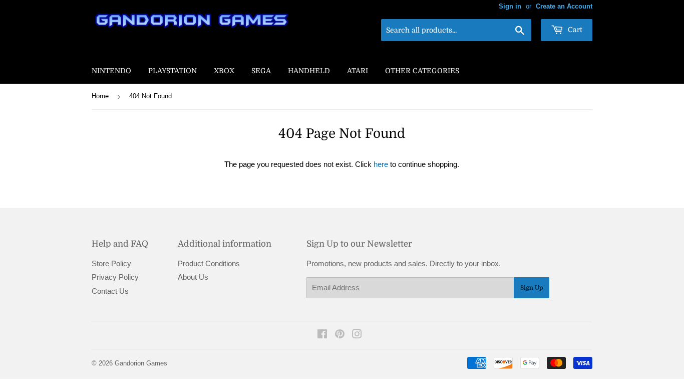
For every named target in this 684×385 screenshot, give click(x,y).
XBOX (224, 71)
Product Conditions (209, 263)
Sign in (510, 6)
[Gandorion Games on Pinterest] (339, 335)
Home (100, 96)
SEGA (261, 71)
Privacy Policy (115, 277)
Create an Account (564, 6)
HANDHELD (309, 71)
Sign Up (531, 287)
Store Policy (111, 263)
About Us (193, 277)
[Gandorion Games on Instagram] (357, 335)
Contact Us (110, 291)
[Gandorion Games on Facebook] (322, 335)
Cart (574, 30)
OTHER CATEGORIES (422, 71)
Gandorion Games (141, 363)
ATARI (357, 71)
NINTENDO (111, 71)
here (381, 164)
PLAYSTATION (172, 71)
